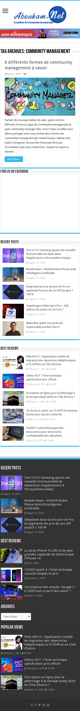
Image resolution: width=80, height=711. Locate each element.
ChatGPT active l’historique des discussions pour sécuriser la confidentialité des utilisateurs (45, 431)
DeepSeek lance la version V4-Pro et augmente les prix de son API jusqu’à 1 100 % (49, 290)
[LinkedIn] (44, 704)
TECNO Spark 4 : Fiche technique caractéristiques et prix (48, 571)
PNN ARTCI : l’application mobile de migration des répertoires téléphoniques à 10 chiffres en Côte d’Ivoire (51, 360)
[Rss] (31, 704)
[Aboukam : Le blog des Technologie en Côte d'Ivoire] (40, 14)
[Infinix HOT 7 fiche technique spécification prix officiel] (13, 381)
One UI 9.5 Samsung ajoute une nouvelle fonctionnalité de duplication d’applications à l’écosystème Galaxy (50, 253)
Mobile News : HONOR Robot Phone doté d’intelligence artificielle (45, 504)
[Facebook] (35, 704)
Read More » (13, 159)
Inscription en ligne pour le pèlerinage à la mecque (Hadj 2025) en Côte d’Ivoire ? (50, 681)
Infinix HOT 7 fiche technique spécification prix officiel (45, 662)
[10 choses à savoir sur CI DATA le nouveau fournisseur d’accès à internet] (13, 416)
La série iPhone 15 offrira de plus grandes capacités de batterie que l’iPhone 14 (49, 554)
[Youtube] (48, 704)
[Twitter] (39, 704)
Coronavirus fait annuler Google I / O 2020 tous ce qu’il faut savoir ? (50, 589)
